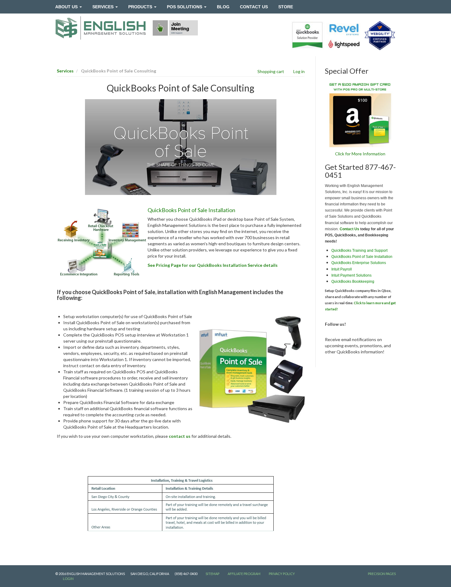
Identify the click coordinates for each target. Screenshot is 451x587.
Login (68, 579)
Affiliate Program (244, 574)
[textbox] (180, 198)
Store (285, 6)
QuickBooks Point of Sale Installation (191, 210)
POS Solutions (185, 6)
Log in (299, 71)
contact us (180, 436)
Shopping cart (270, 71)
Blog (223, 6)
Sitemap (212, 574)
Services (103, 6)
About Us (67, 6)
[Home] (101, 28)
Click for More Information (360, 153)
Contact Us (254, 6)
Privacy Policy (282, 574)
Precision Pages (382, 574)
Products (140, 6)
